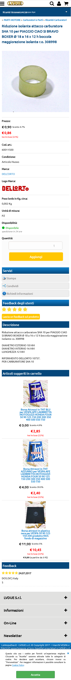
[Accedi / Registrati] (59, 3)
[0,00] (66, 3)
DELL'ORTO (8, 173)
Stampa (11, 278)
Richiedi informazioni (20, 293)
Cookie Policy (18, 665)
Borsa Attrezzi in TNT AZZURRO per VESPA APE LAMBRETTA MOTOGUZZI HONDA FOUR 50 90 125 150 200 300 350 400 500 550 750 (35, 475)
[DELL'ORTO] (15, 191)
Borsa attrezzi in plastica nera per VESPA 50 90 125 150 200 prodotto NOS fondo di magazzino (35, 534)
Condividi (12, 286)
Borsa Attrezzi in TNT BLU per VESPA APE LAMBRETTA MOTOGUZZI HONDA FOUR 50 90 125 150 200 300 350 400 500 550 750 (36, 414)
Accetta (35, 674)
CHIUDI (68, 653)
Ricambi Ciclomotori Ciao (15, 12)
